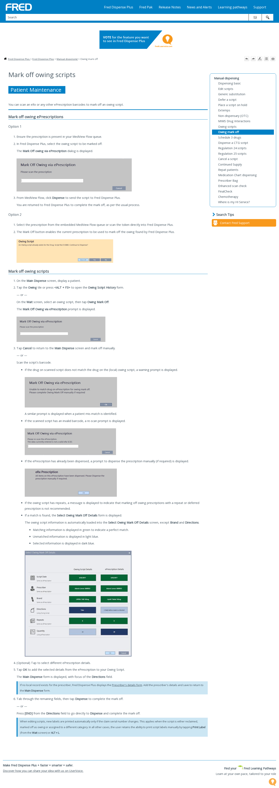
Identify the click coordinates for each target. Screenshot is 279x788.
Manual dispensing (67, 58)
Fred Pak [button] (146, 7)
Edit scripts (225, 89)
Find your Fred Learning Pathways (250, 768)
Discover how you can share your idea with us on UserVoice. (43, 771)
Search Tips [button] (225, 214)
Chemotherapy (228, 197)
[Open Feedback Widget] (273, 782)
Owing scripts (227, 127)
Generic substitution (231, 94)
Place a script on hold (232, 105)
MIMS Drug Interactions (234, 121)
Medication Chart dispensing (237, 175)
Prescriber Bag (228, 180)
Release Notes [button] (170, 7)
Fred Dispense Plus (19, 58)
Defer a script (227, 100)
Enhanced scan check (232, 186)
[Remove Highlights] (259, 58)
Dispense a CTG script (233, 143)
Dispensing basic (229, 83)
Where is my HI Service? (234, 202)
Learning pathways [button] (232, 7)
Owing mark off (228, 132)
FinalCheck (225, 191)
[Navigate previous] (246, 58)
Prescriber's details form (127, 685)
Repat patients (228, 170)
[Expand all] (266, 58)
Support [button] (259, 7)
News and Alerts (199, 7)
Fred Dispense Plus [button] (118, 7)
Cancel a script (228, 159)
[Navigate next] (253, 58)
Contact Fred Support (235, 223)
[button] (255, 17)
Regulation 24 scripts (232, 148)
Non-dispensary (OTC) (233, 116)
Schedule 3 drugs (229, 137)
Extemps (224, 110)
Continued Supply (230, 164)
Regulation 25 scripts (232, 154)
